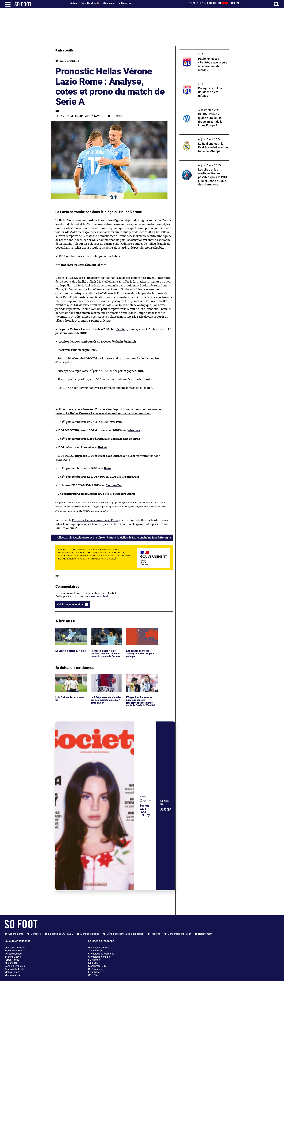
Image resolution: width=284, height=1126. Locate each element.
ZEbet (131, 456)
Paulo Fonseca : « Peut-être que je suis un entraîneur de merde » (202, 52)
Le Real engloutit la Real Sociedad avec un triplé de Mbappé (203, 137)
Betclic (120, 329)
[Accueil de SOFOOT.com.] (40, 4)
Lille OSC (93, 962)
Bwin (107, 468)
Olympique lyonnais (99, 956)
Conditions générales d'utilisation (125, 933)
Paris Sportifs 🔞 (90, 3)
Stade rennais (95, 950)
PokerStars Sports (123, 493)
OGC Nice (93, 975)
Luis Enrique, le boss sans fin (70, 677)
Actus (73, 3)
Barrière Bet (114, 485)
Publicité (155, 933)
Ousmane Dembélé (15, 947)
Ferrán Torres (12, 959)
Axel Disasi (11, 962)
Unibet (102, 447)
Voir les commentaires (70, 604)
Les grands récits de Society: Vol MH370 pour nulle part (140, 632)
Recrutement (205, 933)
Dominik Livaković (15, 965)
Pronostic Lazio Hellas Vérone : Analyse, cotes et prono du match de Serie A (106, 632)
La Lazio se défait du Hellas (70, 629)
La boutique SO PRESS (60, 933)
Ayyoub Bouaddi (13, 953)
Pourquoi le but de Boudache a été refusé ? (203, 80)
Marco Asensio (13, 975)
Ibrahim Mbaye (13, 956)
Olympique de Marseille (101, 953)
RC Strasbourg (96, 969)
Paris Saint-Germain (99, 947)
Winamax (134, 430)
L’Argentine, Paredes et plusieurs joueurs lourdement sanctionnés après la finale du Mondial (141, 680)
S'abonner (108, 3)
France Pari (131, 476)
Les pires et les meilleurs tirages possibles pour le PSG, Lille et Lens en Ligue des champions (203, 165)
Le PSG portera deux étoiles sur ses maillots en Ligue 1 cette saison (105, 678)
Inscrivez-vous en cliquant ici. (80, 264)
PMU (119, 422)
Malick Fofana (12, 972)
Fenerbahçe (94, 972)
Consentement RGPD (179, 933)
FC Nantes (94, 959)
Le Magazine (125, 3)
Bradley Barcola (13, 950)
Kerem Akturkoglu (14, 969)
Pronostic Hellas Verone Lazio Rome (95, 520)
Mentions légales (89, 933)
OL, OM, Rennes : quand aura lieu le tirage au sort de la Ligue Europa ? (203, 108)
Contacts (36, 933)
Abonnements (15, 933)
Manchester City (97, 965)
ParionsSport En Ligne (125, 438)
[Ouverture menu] (8, 4)
